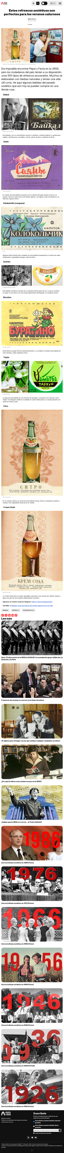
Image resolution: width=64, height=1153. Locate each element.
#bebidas (5, 610)
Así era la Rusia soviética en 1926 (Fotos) (17, 1106)
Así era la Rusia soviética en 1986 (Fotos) (17, 863)
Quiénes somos (5, 1118)
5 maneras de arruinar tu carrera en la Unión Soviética (22, 700)
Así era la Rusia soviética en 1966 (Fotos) (17, 944)
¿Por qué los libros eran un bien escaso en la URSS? (21, 781)
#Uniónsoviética (28, 610)
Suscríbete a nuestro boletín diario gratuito (47, 1126)
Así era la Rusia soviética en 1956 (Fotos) (17, 985)
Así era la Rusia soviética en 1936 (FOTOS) (18, 1066)
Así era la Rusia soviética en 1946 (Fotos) (17, 1025)
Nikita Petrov (32, 19)
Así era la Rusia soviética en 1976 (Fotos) (17, 903)
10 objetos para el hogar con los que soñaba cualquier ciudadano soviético (30, 741)
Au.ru (4, 251)
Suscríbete (39, 1113)
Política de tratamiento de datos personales (14, 1120)
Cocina (30, 24)
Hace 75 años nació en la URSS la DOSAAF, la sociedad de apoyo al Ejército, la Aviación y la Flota (32, 658)
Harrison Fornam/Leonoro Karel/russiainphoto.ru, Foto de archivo (19, 64)
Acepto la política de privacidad (43, 1133)
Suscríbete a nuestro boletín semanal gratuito (47, 1121)
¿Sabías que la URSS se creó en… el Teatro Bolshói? (21, 822)
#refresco (15, 610)
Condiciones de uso (7, 1122)
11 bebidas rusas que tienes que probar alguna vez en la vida (31, 606)
